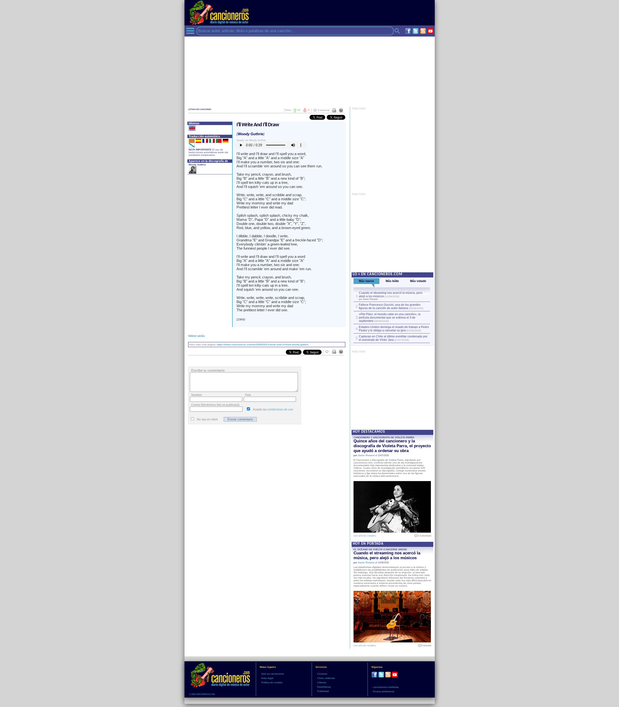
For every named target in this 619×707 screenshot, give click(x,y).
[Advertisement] (309, 70)
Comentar (324, 110)
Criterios (321, 682)
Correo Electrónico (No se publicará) (215, 405)
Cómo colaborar (326, 678)
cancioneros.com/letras (386, 687)
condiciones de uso (280, 409)
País (248, 395)
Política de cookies (271, 682)
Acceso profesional (383, 691)
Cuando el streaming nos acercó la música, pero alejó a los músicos (387, 555)
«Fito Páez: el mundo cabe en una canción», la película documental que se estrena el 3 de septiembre (389, 318)
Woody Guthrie (197, 164)
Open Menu (190, 30)
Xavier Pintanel (366, 455)
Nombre (196, 395)
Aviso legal (267, 678)
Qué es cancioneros (272, 673)
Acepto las (273, 409)
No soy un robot (207, 419)
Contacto (322, 673)
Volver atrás (196, 336)
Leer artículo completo (365, 536)
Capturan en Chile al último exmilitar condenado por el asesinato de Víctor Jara (393, 338)
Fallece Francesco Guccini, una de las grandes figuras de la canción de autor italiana (389, 306)
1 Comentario (423, 536)
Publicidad (323, 691)
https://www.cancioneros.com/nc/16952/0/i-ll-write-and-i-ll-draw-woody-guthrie (263, 344)
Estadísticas (324, 686)
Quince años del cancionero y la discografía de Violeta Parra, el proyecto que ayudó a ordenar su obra (392, 446)
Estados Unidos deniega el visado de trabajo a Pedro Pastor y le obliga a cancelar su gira (394, 328)
